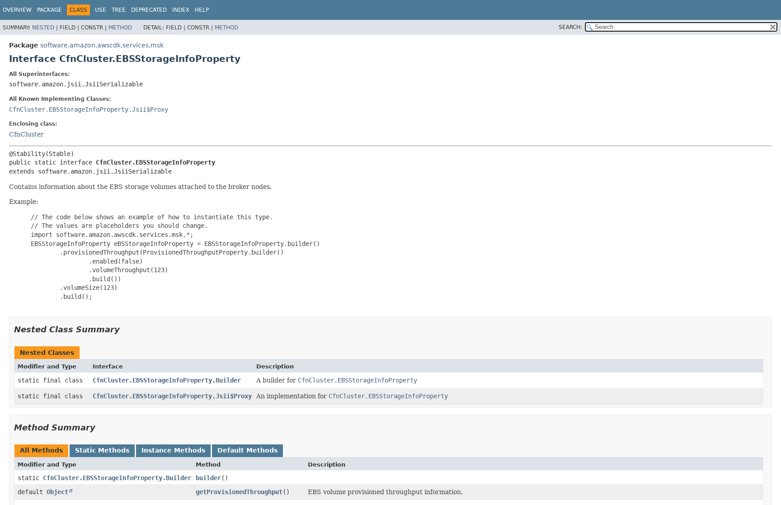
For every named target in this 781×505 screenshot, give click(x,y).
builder (208, 477)
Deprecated (149, 10)
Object (57, 492)
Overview (17, 10)
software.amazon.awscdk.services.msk (102, 45)
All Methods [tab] (41, 450)
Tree (119, 10)
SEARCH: (570, 27)
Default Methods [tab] (247, 450)
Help (202, 10)
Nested (43, 27)
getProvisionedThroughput (239, 492)
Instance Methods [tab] (173, 450)
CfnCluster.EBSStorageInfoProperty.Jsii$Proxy (88, 109)
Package (49, 10)
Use (100, 10)
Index (180, 10)
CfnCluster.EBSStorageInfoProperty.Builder (167, 380)
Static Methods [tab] (102, 450)
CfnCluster (26, 134)
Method (120, 27)
